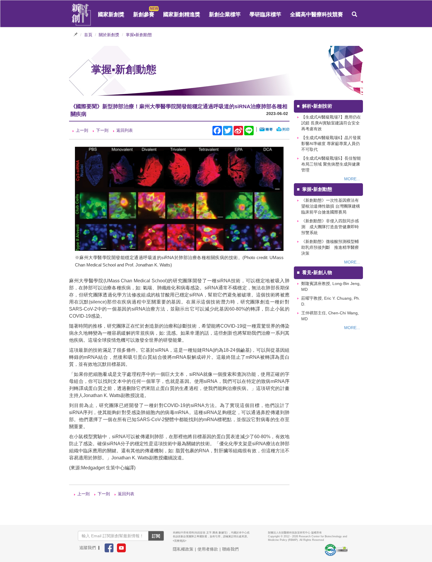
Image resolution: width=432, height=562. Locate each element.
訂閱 (156, 535)
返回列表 (124, 130)
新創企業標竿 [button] (225, 14)
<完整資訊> (179, 540)
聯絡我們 (230, 549)
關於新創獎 (109, 34)
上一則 (82, 130)
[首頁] (81, 14)
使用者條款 (207, 549)
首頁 (88, 34)
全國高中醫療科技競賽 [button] (316, 14)
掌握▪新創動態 (139, 34)
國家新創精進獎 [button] (181, 14)
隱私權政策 (183, 549)
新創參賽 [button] (143, 14)
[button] (354, 14)
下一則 (102, 130)
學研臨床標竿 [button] (265, 14)
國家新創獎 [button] (111, 14)
